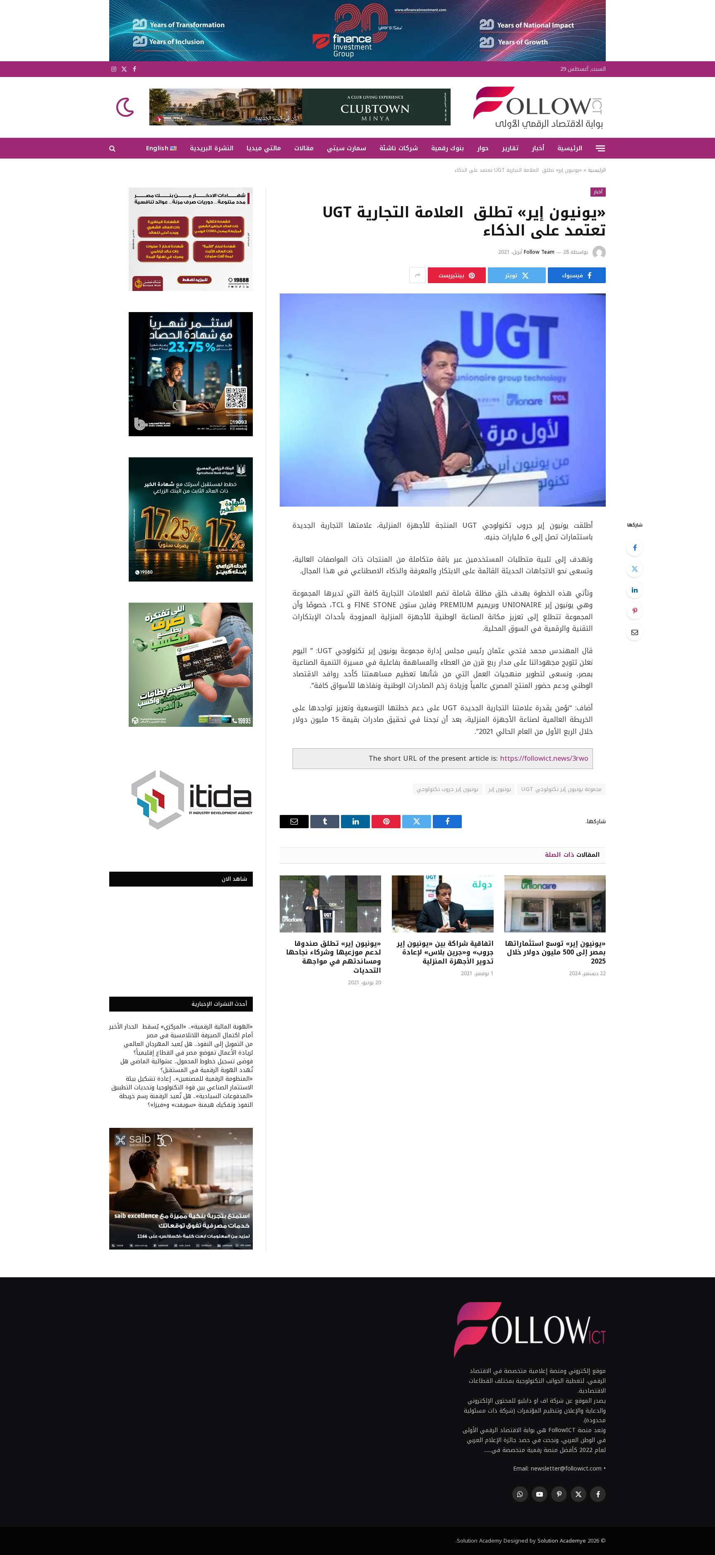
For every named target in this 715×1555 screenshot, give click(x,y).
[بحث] (113, 148)
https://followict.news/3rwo (544, 758)
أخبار (538, 148)
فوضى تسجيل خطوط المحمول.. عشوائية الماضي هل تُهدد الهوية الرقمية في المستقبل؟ (186, 1066)
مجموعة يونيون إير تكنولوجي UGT (561, 789)
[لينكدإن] (634, 590)
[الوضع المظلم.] (126, 107)
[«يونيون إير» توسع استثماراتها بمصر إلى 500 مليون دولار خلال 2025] (555, 904)
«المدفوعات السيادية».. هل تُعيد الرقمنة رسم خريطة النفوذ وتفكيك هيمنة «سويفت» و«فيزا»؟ (186, 1100)
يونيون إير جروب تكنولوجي (447, 789)
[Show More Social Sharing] (417, 275)
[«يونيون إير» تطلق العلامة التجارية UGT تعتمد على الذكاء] (443, 400)
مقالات (304, 148)
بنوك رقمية (447, 148)
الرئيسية (569, 148)
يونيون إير (500, 789)
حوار (483, 148)
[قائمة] (600, 148)
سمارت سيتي (346, 148)
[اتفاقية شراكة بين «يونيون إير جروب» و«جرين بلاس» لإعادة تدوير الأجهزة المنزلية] (442, 904)
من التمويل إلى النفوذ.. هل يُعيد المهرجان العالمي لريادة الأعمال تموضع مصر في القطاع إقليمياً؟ (188, 1048)
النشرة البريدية (211, 148)
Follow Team (539, 252)
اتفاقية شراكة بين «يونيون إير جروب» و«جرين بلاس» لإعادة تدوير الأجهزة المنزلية (445, 952)
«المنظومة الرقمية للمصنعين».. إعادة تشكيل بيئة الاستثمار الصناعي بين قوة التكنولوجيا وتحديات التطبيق (182, 1083)
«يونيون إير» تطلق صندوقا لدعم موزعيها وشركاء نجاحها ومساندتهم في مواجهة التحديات (333, 957)
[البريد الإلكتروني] (634, 632)
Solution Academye (561, 1541)
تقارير (510, 148)
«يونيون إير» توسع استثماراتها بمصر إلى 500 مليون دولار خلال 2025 (555, 952)
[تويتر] (634, 568)
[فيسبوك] (634, 547)
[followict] (535, 107)
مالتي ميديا (264, 148)
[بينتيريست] (634, 611)
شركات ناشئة (398, 148)
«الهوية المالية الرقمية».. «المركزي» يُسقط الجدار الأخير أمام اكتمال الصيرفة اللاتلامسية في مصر (181, 1031)
